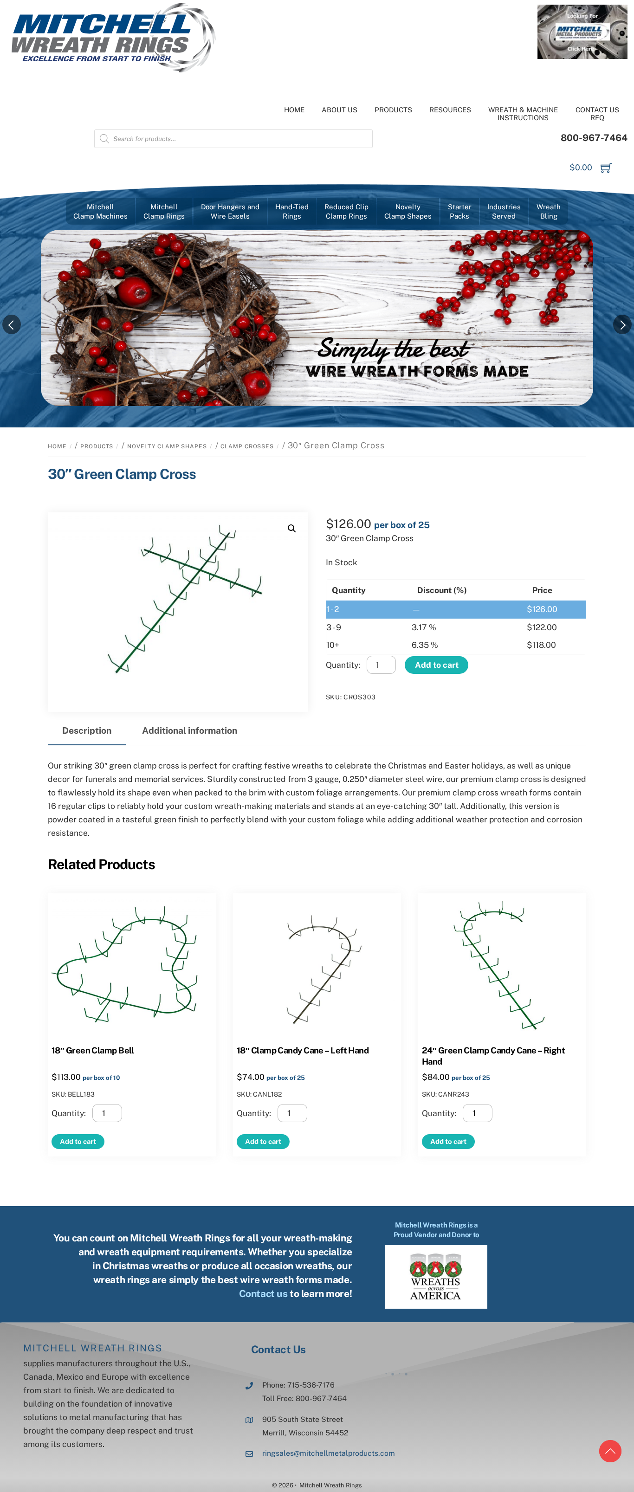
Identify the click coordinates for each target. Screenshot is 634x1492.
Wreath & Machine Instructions (523, 114)
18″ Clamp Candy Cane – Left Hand (303, 1050)
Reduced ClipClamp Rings (346, 211)
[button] (292, 528)
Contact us (263, 1293)
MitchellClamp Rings (164, 211)
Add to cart (437, 665)
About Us (339, 110)
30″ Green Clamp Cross (122, 473)
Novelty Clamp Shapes (167, 446)
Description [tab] (86, 730)
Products (393, 110)
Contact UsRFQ (597, 114)
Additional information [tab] (189, 730)
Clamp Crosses (247, 446)
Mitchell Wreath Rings (92, 1348)
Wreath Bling (549, 211)
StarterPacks (460, 211)
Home (294, 110)
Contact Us (278, 1349)
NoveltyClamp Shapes (408, 211)
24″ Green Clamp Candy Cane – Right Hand (493, 1055)
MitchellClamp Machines (100, 211)
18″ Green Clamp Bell (93, 1050)
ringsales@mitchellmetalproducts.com (328, 1453)
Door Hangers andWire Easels (230, 211)
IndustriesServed (504, 211)
